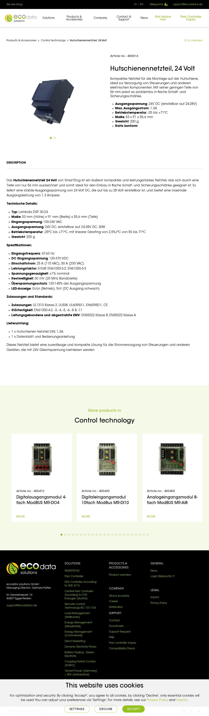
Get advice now (163, 18)
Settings (76, 709)
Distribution (116, 607)
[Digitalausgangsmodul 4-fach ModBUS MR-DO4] (41, 478)
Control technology (53, 40)
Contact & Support (124, 18)
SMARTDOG (72, 571)
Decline (105, 709)
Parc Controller (74, 576)
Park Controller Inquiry (190, 18)
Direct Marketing (75, 641)
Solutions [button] (49, 18)
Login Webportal (161, 576)
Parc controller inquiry (122, 643)
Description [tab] (16, 162)
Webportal (156, 4)
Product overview (120, 575)
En (141, 4)
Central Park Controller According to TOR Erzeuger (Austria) (79, 595)
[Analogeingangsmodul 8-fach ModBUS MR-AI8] (172, 478)
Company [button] (100, 18)
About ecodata (119, 596)
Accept (133, 709)
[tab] (51, 138)
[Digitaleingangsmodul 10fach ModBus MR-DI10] (107, 478)
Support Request (120, 632)
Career (113, 601)
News (144, 18)
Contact (114, 620)
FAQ (111, 637)
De (135, 4)
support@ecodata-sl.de (187, 4)
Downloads (116, 626)
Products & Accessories (74, 18)
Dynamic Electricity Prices (80, 647)
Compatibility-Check (122, 648)
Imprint (155, 597)
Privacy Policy (159, 603)
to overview (194, 40)
